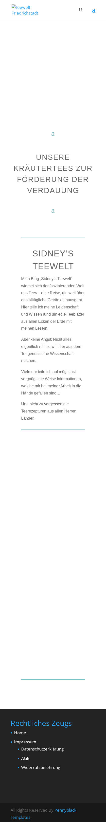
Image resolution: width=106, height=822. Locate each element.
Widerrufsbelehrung (40, 767)
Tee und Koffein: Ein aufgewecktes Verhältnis (51, 467)
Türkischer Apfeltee (52, 583)
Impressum (25, 742)
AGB (25, 758)
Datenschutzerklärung (42, 749)
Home (20, 732)
